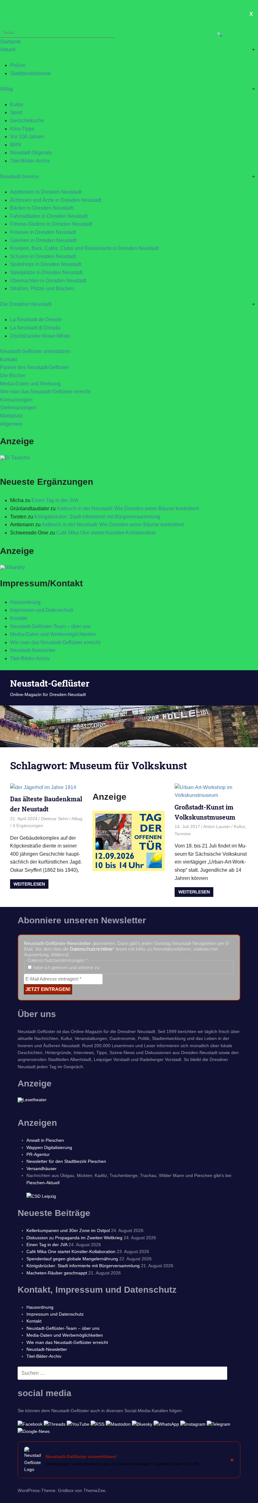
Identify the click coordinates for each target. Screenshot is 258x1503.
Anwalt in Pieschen (45, 1140)
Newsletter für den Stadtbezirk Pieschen (66, 1161)
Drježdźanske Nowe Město (40, 336)
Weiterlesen (29, 884)
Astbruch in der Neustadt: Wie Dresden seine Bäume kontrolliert (128, 508)
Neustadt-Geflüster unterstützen (35, 351)
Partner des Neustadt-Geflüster (34, 367)
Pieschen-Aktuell (42, 1182)
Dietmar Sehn (54, 818)
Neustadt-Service (19, 176)
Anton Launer (216, 826)
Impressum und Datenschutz (42, 610)
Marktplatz (11, 415)
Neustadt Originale (31, 152)
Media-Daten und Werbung (30, 383)
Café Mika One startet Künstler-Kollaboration (106, 532)
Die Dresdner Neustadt (25, 304)
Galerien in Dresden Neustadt (43, 240)
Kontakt (8, 359)
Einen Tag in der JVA (54, 500)
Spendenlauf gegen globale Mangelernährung (72, 1258)
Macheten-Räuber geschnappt (56, 1272)
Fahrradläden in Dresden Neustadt (48, 216)
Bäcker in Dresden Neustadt (41, 208)
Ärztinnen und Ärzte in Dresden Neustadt (55, 200)
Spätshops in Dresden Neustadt (45, 264)
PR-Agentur (38, 1154)
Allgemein (11, 424)
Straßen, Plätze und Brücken (42, 288)
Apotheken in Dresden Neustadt (45, 192)
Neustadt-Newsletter (33, 650)
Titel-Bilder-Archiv (30, 160)
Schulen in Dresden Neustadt (43, 256)
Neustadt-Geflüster (49, 683)
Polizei (17, 65)
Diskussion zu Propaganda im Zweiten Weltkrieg (74, 1237)
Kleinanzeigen (16, 399)
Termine (183, 833)
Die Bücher (12, 375)
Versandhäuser (41, 1168)
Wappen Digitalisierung (49, 1147)
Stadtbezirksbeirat (30, 73)
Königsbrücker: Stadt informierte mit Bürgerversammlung (97, 516)
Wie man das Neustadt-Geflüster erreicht (45, 391)
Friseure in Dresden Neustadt (43, 232)
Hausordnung (25, 602)
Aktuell (7, 49)
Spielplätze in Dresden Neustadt (46, 272)
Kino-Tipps (22, 128)
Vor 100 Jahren (27, 136)
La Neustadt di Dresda (35, 327)
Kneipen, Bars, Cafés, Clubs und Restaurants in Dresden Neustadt (84, 248)
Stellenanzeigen (18, 407)
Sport (16, 112)
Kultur (16, 104)
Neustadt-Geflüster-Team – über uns (50, 626)
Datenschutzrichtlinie (91, 949)
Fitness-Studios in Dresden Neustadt (51, 224)
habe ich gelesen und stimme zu (65, 967)
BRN (15, 144)
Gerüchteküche (27, 120)
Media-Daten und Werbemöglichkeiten (53, 634)
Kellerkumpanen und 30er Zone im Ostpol (68, 1230)
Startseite (10, 41)
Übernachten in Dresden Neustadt (48, 280)
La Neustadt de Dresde (36, 319)
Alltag (6, 88)
